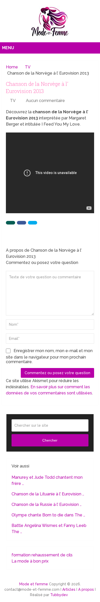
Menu (8, 47)
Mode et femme (33, 584)
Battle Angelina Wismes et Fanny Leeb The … (49, 528)
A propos (86, 589)
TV (13, 100)
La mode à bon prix (30, 561)
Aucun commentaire (45, 100)
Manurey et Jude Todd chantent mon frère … (47, 480)
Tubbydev (59, 595)
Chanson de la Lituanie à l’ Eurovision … (48, 494)
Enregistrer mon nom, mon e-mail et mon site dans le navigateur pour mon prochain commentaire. (49, 356)
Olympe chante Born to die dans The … (48, 515)
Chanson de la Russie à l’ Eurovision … (47, 504)
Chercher (49, 440)
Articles (68, 589)
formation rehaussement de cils (42, 555)
